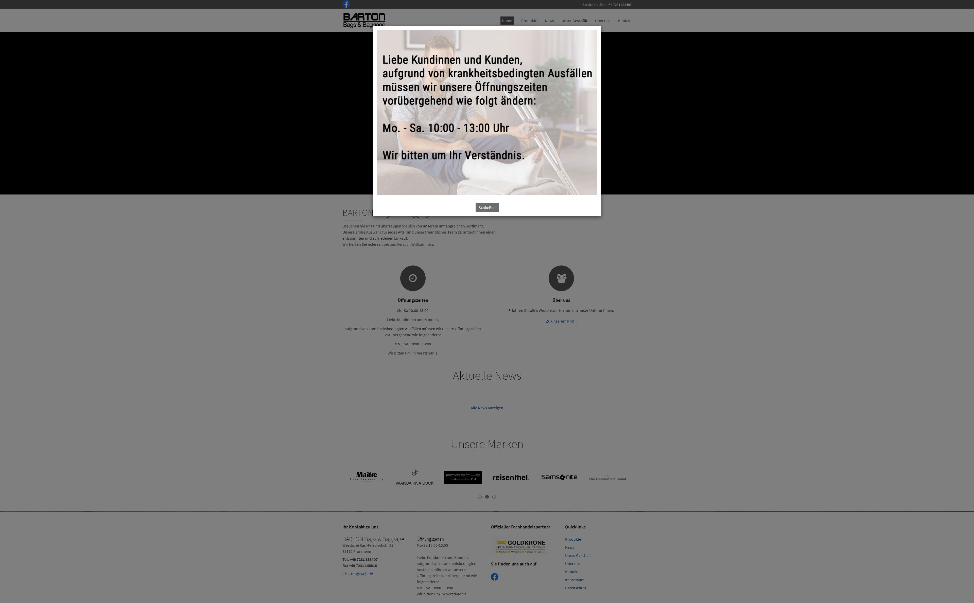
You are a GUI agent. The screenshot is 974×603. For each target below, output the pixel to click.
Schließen (487, 207)
